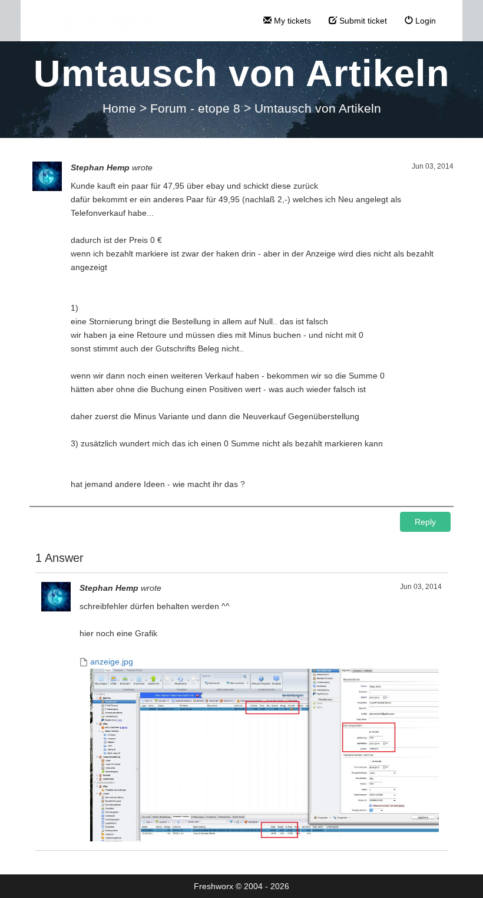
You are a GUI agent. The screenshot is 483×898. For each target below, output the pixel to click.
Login (424, 20)
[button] (425, 522)
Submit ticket (362, 20)
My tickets (291, 20)
